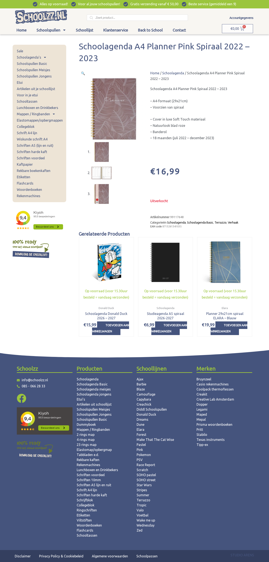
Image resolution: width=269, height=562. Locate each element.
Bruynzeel (203, 379)
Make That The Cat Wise (155, 439)
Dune (140, 424)
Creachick (144, 404)
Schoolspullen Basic (32, 64)
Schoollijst (84, 30)
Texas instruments (210, 439)
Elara (140, 429)
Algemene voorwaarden (110, 556)
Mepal (201, 419)
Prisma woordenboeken (214, 424)
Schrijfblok (85, 500)
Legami (201, 409)
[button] (83, 73)
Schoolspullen (48, 30)
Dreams (142, 419)
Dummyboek (86, 424)
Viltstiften (84, 520)
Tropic (141, 505)
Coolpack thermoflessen (215, 389)
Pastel (141, 445)
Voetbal (142, 515)
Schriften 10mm (89, 480)
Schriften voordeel (31, 158)
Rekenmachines (28, 196)
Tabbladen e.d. (88, 455)
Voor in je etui (27, 95)
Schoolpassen (147, 556)
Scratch (142, 470)
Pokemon (144, 455)
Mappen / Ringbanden (33, 114)
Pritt (199, 429)
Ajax (140, 379)
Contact (179, 30)
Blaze (141, 389)
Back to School (150, 30)
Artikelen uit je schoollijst (36, 89)
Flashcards (25, 183)
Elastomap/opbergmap (94, 450)
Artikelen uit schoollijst (94, 404)
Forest (141, 434)
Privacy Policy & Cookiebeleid (61, 556)
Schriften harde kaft (32, 152)
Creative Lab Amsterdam (215, 399)
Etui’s (81, 399)
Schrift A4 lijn (27, 133)
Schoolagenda (173, 73)
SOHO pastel (146, 475)
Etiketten (23, 177)
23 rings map (86, 445)
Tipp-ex (202, 445)
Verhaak (233, 222)
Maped (201, 414)
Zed (139, 530)
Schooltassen (27, 101)
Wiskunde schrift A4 (32, 139)
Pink (140, 450)
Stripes (142, 490)
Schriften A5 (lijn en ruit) (35, 145)
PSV (140, 460)
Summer (143, 495)
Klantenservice (115, 30)
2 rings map (86, 434)
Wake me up (146, 520)
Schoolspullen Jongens (34, 76)
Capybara (144, 399)
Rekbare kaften (88, 460)
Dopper (202, 404)
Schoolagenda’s (29, 57)
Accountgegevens (241, 18)
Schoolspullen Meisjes (33, 70)
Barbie (141, 384)
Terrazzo (221, 222)
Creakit (201, 394)
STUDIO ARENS (242, 555)
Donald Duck (146, 414)
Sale (20, 51)
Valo (140, 510)
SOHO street (146, 480)
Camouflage (146, 394)
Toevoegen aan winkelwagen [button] (110, 328)
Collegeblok (25, 126)
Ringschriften (87, 510)
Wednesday (145, 525)
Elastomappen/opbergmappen (40, 120)
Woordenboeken (29, 189)
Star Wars (144, 485)
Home (21, 30)
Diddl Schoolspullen (152, 409)
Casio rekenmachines (212, 384)
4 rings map (86, 439)
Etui (20, 82)
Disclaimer (23, 556)
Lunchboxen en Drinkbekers (37, 108)
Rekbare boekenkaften (33, 171)
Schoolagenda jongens (94, 394)
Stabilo (201, 434)
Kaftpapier (25, 164)
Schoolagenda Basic (200, 222)
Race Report (146, 465)
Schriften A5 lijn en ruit (94, 485)
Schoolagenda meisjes (94, 389)
